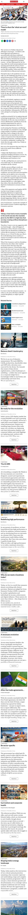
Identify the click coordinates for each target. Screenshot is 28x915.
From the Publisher (10, 4)
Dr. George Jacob (4, 466)
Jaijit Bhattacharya (5, 748)
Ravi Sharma (3, 353)
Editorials (18, 4)
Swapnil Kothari (4, 807)
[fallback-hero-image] (6, 306)
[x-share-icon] (5, 41)
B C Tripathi (3, 865)
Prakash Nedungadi (5, 692)
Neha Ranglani (11, 807)
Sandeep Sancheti (5, 35)
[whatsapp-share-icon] (2, 41)
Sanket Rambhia (4, 411)
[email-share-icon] (12, 41)
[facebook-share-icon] (7, 41)
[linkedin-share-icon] (10, 41)
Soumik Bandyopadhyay (6, 637)
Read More (14, 384)
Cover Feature (25, 4)
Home (3, 4)
